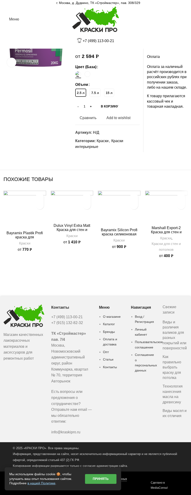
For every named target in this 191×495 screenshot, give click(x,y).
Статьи (108, 359)
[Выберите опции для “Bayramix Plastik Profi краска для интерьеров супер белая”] (40, 205)
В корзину (109, 106)
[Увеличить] (11, 62)
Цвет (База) (85, 67)
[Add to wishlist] (40, 197)
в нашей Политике (41, 483)
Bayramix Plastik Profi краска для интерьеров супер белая (25, 239)
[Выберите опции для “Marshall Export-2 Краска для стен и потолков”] (181, 205)
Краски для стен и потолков (166, 246)
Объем (81, 85)
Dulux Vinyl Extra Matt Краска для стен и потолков (72, 230)
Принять (101, 479)
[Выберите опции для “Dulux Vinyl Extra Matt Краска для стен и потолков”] (87, 205)
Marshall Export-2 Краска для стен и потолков (166, 232)
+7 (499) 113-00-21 (98, 41)
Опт (106, 352)
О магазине (112, 316)
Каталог (109, 324)
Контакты (110, 367)
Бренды (109, 332)
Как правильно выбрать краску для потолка (172, 367)
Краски (103, 141)
